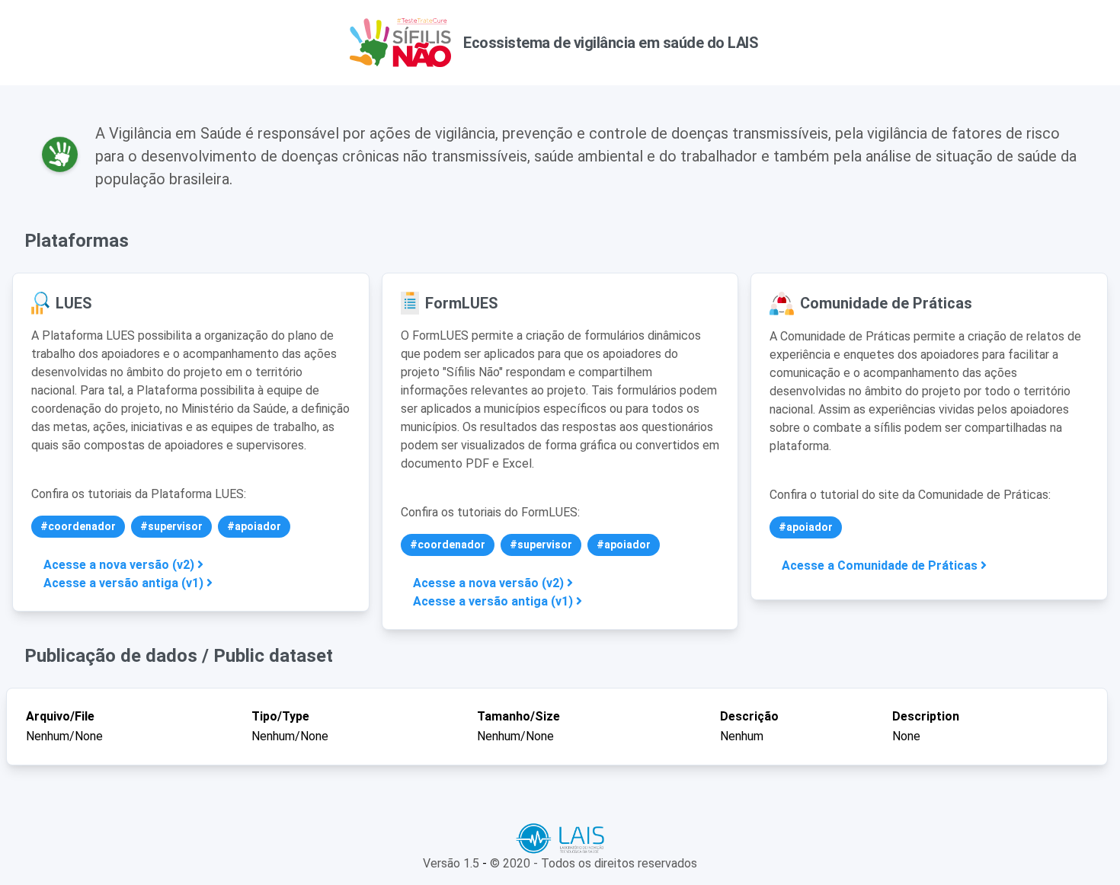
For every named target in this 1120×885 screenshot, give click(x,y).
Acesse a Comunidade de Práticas (881, 565)
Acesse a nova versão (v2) (120, 565)
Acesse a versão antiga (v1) (124, 583)
